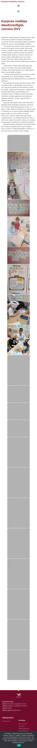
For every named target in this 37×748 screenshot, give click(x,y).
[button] (18, 5)
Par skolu (21, 720)
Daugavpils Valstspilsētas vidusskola (13, 1)
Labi (19, 745)
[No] (35, 739)
